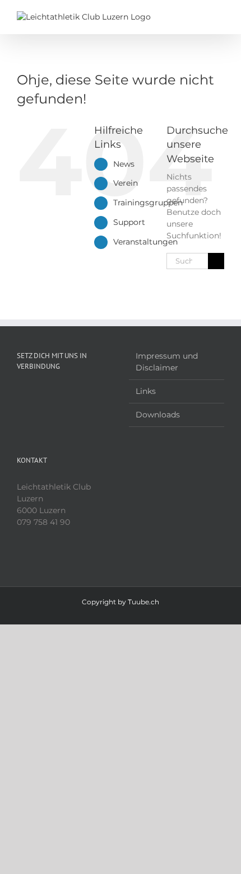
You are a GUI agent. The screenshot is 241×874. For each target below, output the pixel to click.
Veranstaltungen (145, 242)
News (124, 164)
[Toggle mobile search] (199, 17)
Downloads (158, 415)
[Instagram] (35, 393)
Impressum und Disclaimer (167, 362)
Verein (125, 183)
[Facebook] (20, 393)
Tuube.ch (143, 602)
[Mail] (50, 393)
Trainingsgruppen (148, 203)
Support (129, 222)
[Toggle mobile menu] (219, 17)
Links (146, 391)
